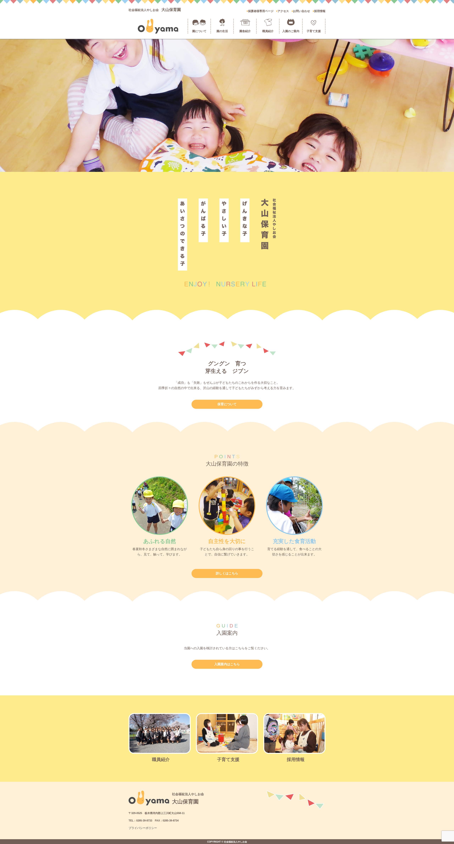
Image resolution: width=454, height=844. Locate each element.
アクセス (283, 11)
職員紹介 (268, 31)
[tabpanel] (227, 105)
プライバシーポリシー (143, 827)
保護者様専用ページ (260, 11)
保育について (227, 404)
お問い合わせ (301, 11)
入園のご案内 (290, 31)
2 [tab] (229, 167)
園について (199, 31)
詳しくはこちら (227, 573)
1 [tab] (224, 167)
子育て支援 (314, 31)
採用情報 (319, 11)
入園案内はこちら (227, 664)
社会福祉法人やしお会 (155, 10)
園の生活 (222, 31)
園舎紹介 (245, 31)
